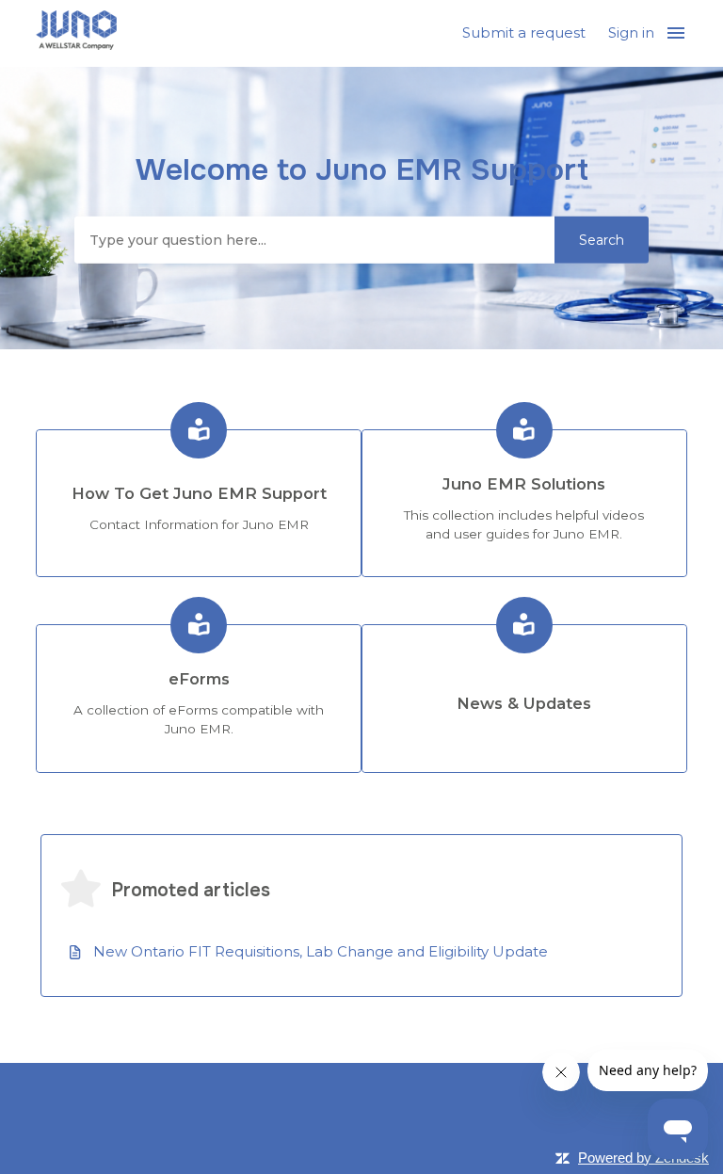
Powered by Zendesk (643, 1158)
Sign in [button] (631, 32)
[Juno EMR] (76, 33)
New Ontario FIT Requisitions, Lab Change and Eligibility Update (320, 951)
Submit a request (524, 32)
